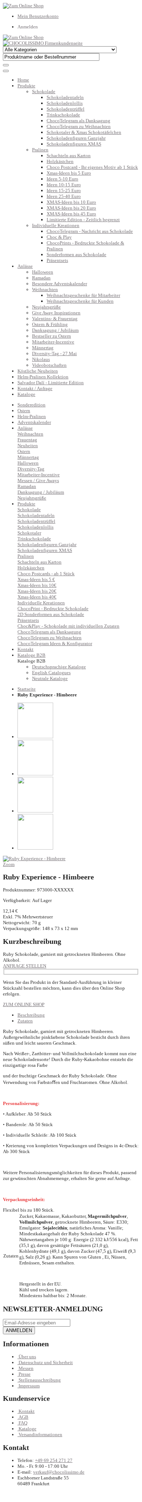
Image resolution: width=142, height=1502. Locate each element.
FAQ (23, 1423)
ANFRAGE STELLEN (24, 966)
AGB (23, 1417)
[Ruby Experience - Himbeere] (34, 858)
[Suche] (6, 65)
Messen (26, 1368)
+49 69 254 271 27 (53, 1460)
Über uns (27, 1356)
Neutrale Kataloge (50, 678)
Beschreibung (31, 1015)
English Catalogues (51, 672)
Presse (25, 1374)
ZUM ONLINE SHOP (23, 1004)
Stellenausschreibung (40, 1380)
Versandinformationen (40, 1434)
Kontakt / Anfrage (34, 388)
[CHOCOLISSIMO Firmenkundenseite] (43, 43)
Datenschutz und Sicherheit (46, 1362)
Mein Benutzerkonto (38, 16)
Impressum (29, 1385)
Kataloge (26, 394)
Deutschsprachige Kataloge (59, 666)
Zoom (9, 864)
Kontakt (27, 1411)
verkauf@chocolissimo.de (58, 1472)
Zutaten (25, 1021)
